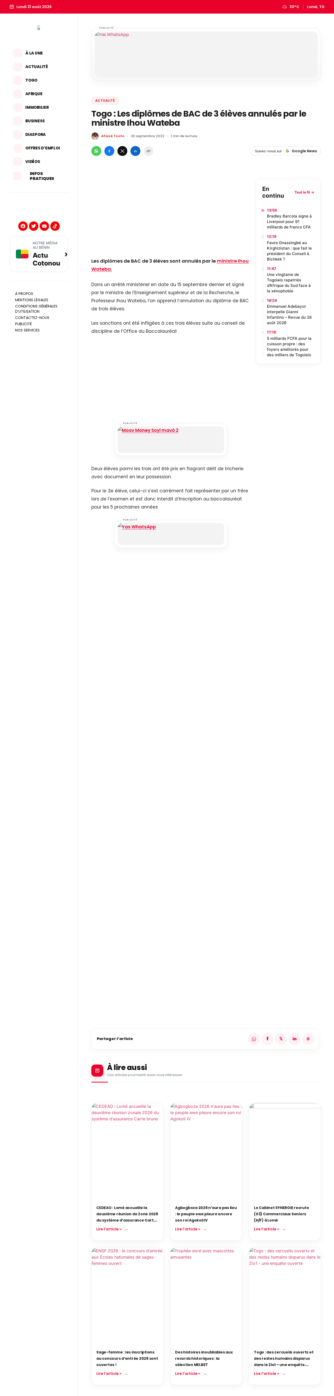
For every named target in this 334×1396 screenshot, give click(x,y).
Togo (31, 80)
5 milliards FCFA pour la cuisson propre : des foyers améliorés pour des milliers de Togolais (289, 346)
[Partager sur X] (122, 151)
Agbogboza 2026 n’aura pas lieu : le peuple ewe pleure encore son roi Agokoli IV (206, 1214)
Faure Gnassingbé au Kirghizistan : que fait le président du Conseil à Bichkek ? (289, 251)
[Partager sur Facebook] (109, 151)
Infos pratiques (42, 176)
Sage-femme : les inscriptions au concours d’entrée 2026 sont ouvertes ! (127, 1358)
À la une (34, 53)
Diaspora (35, 134)
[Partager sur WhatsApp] (96, 151)
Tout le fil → (304, 192)
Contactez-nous (32, 317)
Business (35, 121)
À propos (24, 293)
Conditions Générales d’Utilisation (36, 309)
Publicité (23, 324)
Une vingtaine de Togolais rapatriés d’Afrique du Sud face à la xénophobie (289, 282)
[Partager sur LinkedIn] (135, 151)
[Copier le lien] (148, 151)
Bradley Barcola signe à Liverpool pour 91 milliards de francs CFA (289, 221)
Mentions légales (31, 300)
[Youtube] (44, 226)
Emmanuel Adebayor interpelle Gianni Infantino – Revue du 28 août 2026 (289, 314)
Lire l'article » (108, 1229)
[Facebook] (23, 226)
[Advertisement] (170, 215)
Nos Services (27, 330)
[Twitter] (33, 226)
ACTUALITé (105, 100)
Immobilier (37, 107)
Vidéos (32, 161)
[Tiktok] (55, 226)
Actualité (36, 66)
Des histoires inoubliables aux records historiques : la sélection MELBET (204, 1358)
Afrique (33, 93)
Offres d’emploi (42, 148)
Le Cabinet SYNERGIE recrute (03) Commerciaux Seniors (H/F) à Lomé (281, 1214)
